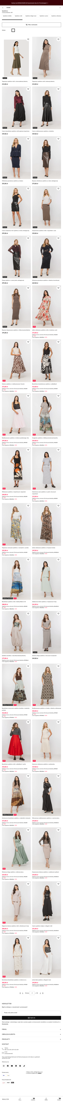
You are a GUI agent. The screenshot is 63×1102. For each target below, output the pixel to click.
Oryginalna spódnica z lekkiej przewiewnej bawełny (45, 438)
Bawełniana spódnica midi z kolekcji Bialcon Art (14, 601)
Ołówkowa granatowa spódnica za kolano (12, 180)
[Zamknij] (60, 3)
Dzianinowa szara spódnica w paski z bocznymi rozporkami (44, 492)
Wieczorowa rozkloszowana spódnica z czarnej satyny (45, 818)
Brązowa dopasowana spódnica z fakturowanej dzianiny (16, 330)
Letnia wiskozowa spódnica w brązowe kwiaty (43, 547)
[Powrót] (3, 8)
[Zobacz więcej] (60, 8)
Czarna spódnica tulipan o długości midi (42, 926)
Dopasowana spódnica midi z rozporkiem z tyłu (44, 230)
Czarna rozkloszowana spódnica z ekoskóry (43, 131)
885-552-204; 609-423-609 (12, 1049)
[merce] (39, 1073)
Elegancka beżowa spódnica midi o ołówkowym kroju (15, 926)
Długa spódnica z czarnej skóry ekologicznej (13, 280)
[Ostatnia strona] (42, 993)
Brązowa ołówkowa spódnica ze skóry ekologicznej (45, 180)
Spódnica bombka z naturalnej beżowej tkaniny (14, 655)
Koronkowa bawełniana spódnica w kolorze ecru (14, 980)
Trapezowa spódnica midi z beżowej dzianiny (43, 81)
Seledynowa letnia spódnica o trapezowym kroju (44, 601)
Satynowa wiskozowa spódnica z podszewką (43, 764)
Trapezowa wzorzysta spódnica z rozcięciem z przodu (15, 547)
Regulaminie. (5, 1024)
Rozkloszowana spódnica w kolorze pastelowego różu (15, 438)
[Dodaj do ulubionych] (28, 39)
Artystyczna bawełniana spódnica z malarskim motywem (16, 818)
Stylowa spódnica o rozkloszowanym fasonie (13, 384)
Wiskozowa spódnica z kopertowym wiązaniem (14, 491)
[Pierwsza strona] (20, 993)
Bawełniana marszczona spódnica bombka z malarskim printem (16, 709)
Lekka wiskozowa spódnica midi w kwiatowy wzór (44, 330)
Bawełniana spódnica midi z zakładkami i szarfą (14, 764)
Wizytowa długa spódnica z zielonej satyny (12, 872)
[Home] (5, 1099)
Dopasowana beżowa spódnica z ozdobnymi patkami (45, 872)
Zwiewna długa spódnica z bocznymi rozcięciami (44, 655)
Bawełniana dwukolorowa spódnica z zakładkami (44, 384)
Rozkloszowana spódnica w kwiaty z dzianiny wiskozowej (46, 708)
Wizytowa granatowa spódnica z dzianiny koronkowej (45, 280)
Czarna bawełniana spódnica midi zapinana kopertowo (15, 131)
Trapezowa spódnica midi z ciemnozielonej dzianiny (15, 81)
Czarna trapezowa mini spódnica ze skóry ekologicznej (15, 230)
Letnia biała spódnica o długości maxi (41, 980)
